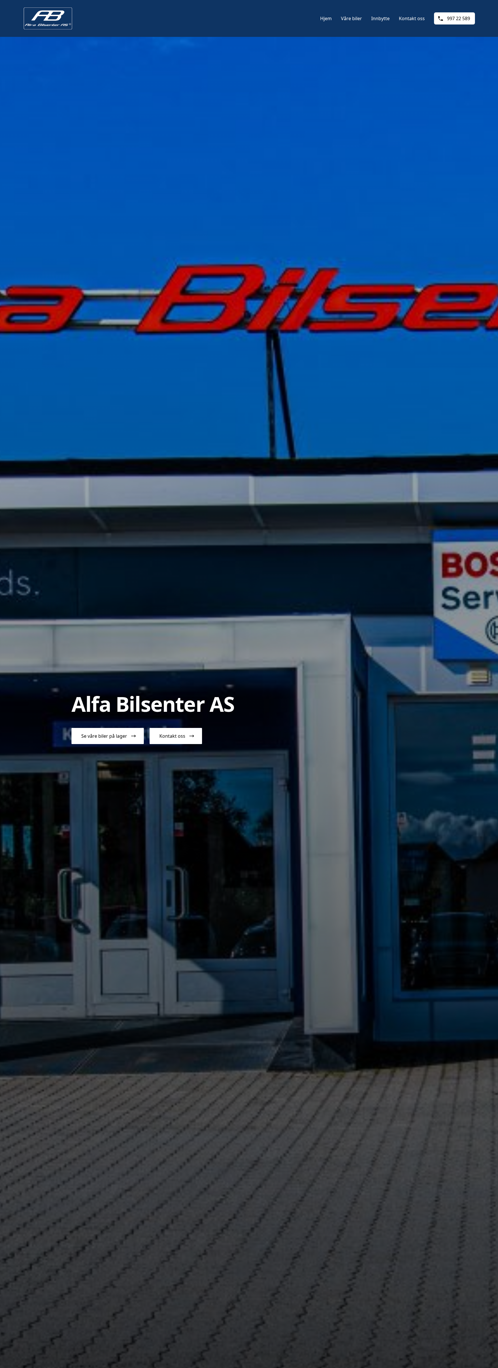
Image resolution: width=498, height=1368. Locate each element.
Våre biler (351, 18)
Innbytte (380, 18)
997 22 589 (458, 18)
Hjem (326, 18)
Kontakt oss (412, 18)
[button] (107, 736)
